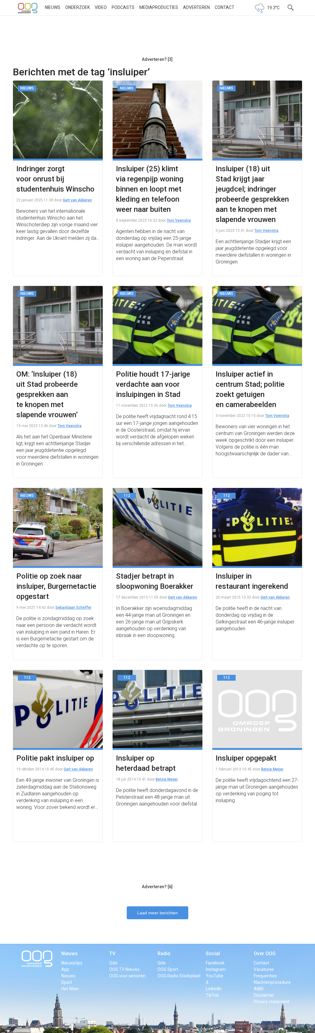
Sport (66, 982)
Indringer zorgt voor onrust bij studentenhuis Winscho (55, 178)
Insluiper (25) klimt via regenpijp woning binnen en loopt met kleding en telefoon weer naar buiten (149, 189)
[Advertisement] (157, 38)
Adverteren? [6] (157, 886)
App (65, 969)
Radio (164, 953)
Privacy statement (271, 1001)
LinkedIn (214, 988)
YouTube (214, 975)
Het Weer (70, 988)
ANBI (258, 988)
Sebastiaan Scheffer (73, 607)
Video (101, 7)
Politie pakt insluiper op (55, 758)
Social (213, 953)
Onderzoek (77, 7)
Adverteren (196, 7)
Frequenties (265, 975)
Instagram (216, 969)
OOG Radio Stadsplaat (179, 975)
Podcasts (123, 7)
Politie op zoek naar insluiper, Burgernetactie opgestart (56, 586)
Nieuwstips (71, 962)
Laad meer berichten (157, 912)
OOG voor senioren (127, 975)
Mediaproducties (158, 7)
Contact (224, 7)
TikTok (212, 995)
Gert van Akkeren (77, 200)
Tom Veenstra (179, 220)
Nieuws (52, 7)
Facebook (215, 962)
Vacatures (264, 969)
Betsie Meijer (167, 779)
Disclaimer (264, 995)
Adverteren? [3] (157, 59)
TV (112, 953)
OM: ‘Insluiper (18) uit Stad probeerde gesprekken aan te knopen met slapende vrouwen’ (47, 394)
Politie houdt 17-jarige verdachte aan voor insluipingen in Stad (153, 384)
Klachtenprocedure (272, 982)
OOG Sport (168, 969)
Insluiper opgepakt (246, 758)
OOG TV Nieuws (124, 969)
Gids (113, 962)
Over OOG (265, 953)
